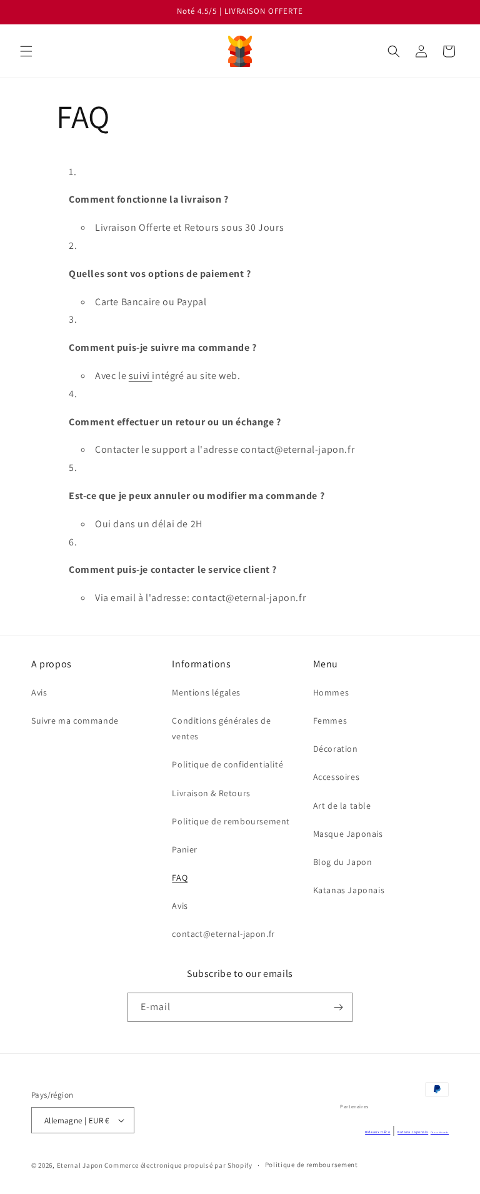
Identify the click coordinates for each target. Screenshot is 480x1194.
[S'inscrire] (338, 1007)
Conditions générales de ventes (221, 728)
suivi (140, 375)
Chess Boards (440, 1132)
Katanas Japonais (349, 890)
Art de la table (342, 805)
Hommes (331, 692)
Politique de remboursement (231, 821)
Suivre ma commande (75, 720)
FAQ (180, 877)
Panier (185, 849)
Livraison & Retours (211, 793)
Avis (39, 692)
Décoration (335, 748)
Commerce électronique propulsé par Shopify (178, 1165)
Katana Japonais (413, 1132)
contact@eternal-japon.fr (223, 933)
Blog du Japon (342, 862)
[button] (26, 51)
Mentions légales (206, 692)
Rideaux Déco (377, 1132)
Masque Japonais (348, 833)
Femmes (330, 720)
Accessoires (336, 776)
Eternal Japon (80, 1165)
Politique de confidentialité (227, 764)
